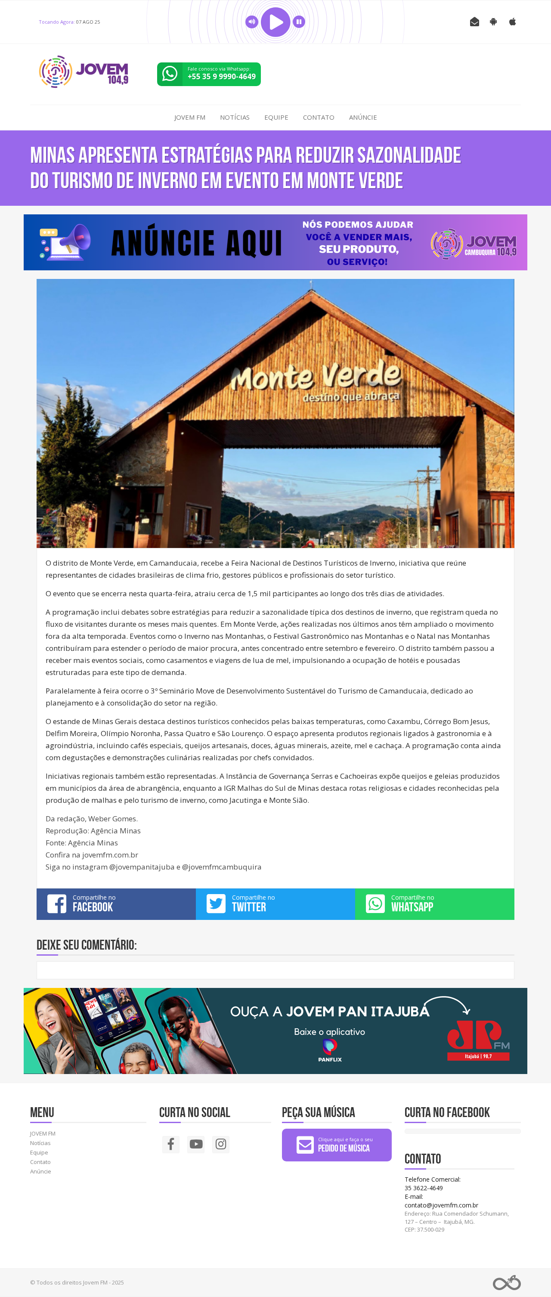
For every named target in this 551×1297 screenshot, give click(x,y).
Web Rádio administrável (507, 1282)
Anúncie (363, 117)
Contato (318, 117)
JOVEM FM (189, 117)
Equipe (276, 117)
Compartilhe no (94, 903)
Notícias (235, 117)
